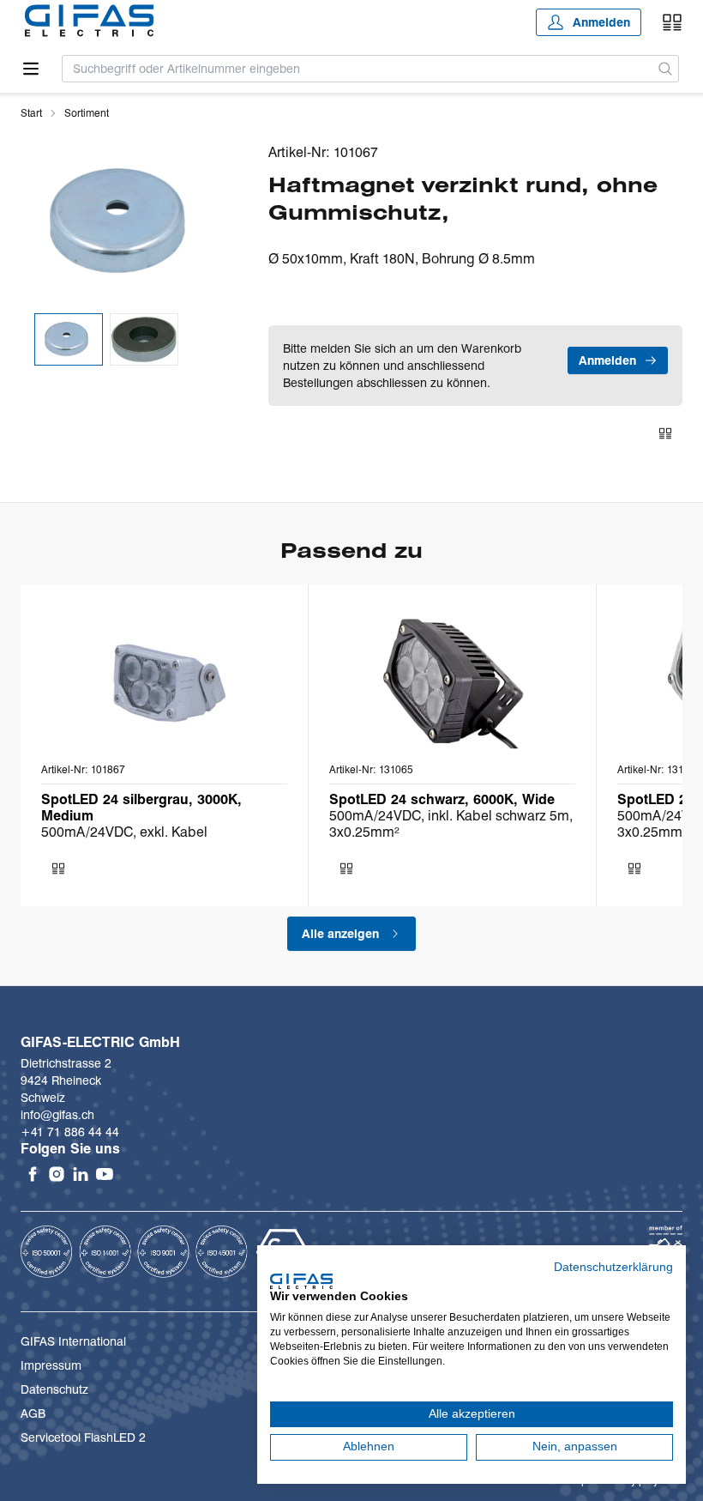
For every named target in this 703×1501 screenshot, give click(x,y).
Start (31, 112)
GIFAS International (73, 1341)
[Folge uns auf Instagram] (57, 1174)
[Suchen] (665, 68)
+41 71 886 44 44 (70, 1132)
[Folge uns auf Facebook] (33, 1174)
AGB (33, 1413)
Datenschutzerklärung (613, 1267)
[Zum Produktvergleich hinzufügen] (665, 433)
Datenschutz (54, 1389)
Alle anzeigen (340, 934)
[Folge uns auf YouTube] (105, 1174)
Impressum (51, 1365)
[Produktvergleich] (672, 22)
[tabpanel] (124, 222)
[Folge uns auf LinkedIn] (81, 1174)
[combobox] (357, 68)
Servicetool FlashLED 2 (83, 1437)
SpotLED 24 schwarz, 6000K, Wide (442, 799)
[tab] (68, 339)
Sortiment (86, 112)
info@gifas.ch (57, 1115)
